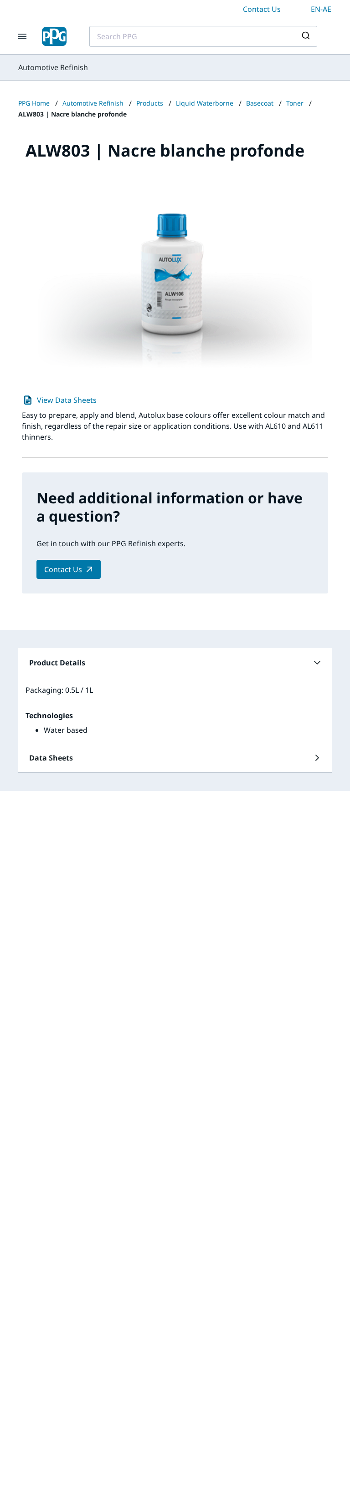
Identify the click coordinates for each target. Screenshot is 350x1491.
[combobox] (203, 36)
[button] (175, 662)
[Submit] (307, 36)
